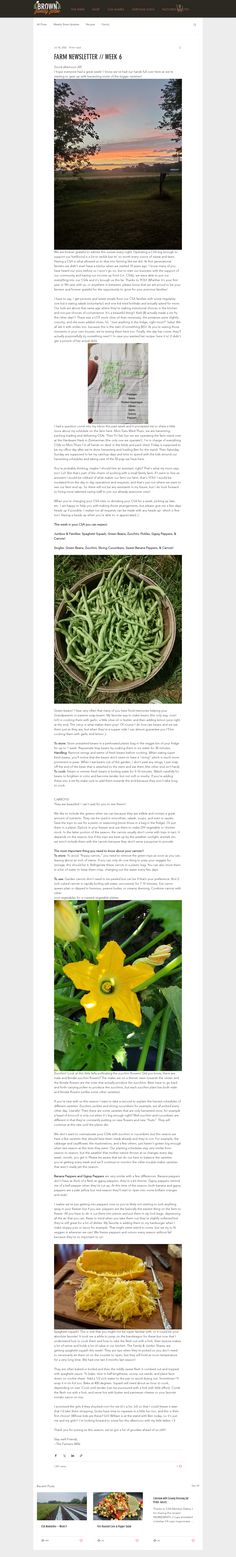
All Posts (42, 24)
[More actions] (180, 47)
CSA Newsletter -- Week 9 (54, 1526)
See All (195, 1485)
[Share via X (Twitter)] (64, 1455)
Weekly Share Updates (66, 24)
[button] (180, 8)
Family (105, 24)
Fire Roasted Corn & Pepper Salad (114, 1526)
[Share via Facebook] (55, 1455)
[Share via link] (81, 1455)
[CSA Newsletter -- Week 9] (62, 1506)
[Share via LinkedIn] (72, 1455)
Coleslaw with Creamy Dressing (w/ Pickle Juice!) (171, 1500)
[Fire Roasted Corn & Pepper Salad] (118, 1506)
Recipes (90, 24)
